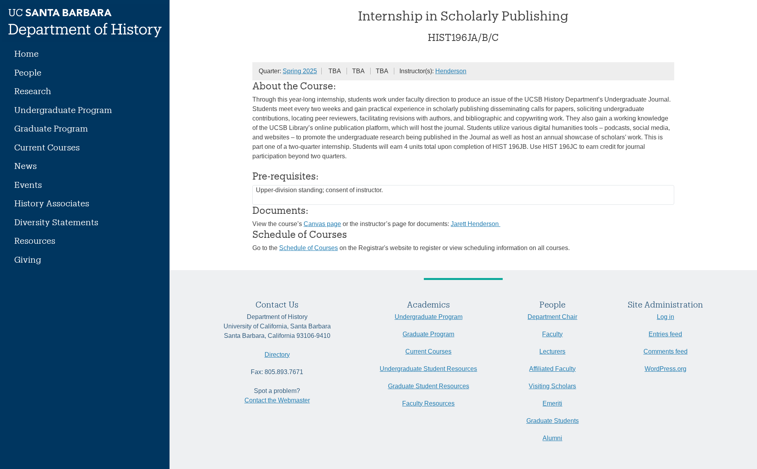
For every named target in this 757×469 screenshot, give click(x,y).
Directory (277, 354)
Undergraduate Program (63, 110)
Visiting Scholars (552, 386)
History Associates (51, 203)
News (25, 166)
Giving (27, 259)
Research (32, 91)
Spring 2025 (300, 71)
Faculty (552, 334)
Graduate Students (552, 420)
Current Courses (47, 147)
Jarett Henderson (475, 224)
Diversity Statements (56, 222)
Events (28, 184)
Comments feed (665, 351)
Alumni (552, 438)
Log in (665, 316)
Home (26, 53)
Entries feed (665, 334)
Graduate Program (51, 128)
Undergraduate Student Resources (428, 368)
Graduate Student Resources (428, 386)
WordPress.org (665, 368)
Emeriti (552, 403)
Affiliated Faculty (552, 368)
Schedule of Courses (308, 248)
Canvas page (322, 224)
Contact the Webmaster (277, 400)
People (27, 72)
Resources (34, 240)
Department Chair (552, 316)
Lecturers (552, 351)
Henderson (450, 71)
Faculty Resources (428, 403)
